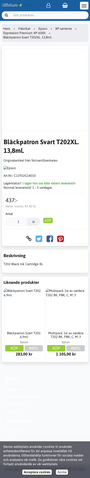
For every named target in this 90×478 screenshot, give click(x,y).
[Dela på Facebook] (50, 238)
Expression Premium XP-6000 (24, 33)
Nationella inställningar (23, 397)
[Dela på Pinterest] (60, 238)
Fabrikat (24, 28)
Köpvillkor (14, 431)
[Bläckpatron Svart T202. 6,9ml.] (24, 309)
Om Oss (12, 439)
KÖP (48, 220)
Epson (42, 28)
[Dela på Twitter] (39, 238)
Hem (6, 28)
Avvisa (61, 472)
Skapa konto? (16, 404)
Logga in (13, 412)
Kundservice (15, 389)
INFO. (34, 348)
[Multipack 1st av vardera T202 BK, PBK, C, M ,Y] (66, 309)
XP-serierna (63, 28)
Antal (9, 214)
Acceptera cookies (37, 472)
